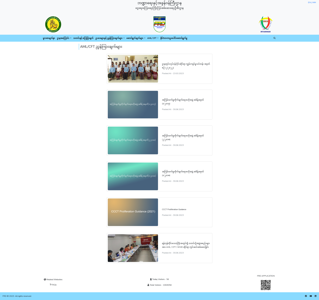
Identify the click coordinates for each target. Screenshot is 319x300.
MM (314, 2)
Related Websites (54, 279)
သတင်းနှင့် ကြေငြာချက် (83, 38)
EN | (310, 2)
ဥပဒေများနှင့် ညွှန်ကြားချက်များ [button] (109, 38)
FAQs (54, 284)
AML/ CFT (152, 38)
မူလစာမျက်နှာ (49, 38)
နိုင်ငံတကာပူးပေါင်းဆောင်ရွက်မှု (173, 38)
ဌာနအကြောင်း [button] (63, 38)
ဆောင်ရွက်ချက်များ (135, 38)
